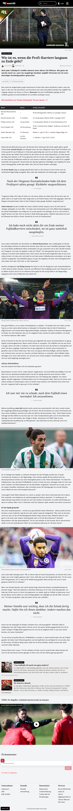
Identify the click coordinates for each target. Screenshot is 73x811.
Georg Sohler (7, 65)
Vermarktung (24, 791)
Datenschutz (43, 789)
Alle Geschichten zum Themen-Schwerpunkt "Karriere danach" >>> (24, 100)
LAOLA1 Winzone (64, 799)
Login (62, 3)
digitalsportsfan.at (64, 797)
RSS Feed (61, 802)
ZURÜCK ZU (4, 808)
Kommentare (18, 81)
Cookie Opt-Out (44, 794)
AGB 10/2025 (5, 794)
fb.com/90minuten (64, 789)
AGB (2, 791)
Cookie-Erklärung (45, 791)
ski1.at (60, 794)
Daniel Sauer (18, 65)
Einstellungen (44, 797)
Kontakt (23, 789)
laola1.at (61, 791)
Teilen (6, 81)
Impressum (5, 789)
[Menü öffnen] (67, 3)
